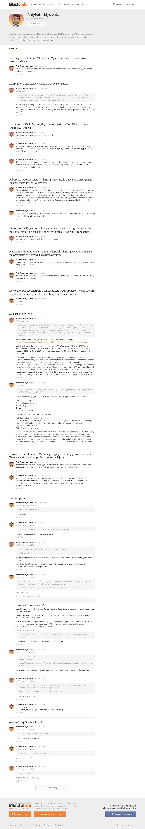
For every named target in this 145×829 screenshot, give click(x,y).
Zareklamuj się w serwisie (51, 814)
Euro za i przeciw (18, 498)
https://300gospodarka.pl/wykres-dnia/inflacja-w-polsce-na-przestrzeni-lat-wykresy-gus (51, 342)
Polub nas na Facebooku (122, 814)
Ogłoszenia (48, 4)
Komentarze (14, 49)
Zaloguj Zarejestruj (125, 4)
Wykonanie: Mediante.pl (124, 825)
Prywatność (48, 825)
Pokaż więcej (52, 788)
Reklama (75, 4)
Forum (58, 4)
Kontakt (66, 4)
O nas (29, 825)
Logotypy (37, 825)
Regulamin (59, 825)
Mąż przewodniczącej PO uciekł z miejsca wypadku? (39, 83)
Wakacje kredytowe (20, 313)
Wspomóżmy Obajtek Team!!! (26, 722)
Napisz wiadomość (36, 24)
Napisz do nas (21, 814)
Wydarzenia (36, 4)
